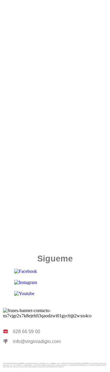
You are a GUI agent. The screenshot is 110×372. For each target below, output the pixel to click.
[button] (55, 8)
